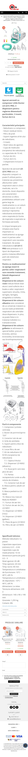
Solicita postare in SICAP (13, 74)
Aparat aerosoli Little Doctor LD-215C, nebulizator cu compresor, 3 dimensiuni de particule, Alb (7, 639)
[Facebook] (11, 707)
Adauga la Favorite (13, 71)
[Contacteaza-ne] (18, 12)
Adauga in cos (18, 63)
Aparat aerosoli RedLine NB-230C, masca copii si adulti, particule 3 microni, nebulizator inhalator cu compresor (20, 639)
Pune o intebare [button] (14, 681)
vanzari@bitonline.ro (15, 719)
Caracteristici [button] (5, 609)
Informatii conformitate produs (9, 606)
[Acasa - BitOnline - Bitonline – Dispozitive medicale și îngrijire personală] (14, 7)
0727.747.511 (15, 717)
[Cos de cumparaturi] (22, 12)
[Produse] (2, 13)
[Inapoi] (1, 16)
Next (25, 40)
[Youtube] (14, 707)
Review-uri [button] (5, 615)
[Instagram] (17, 707)
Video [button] (4, 612)
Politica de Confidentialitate (11, 696)
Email (3, 670)
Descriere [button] (4, 83)
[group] (14, 39)
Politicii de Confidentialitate (11, 677)
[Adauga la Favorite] (7, 655)
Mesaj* (4, 661)
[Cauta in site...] (26, 12)
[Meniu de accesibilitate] (25, 745)
